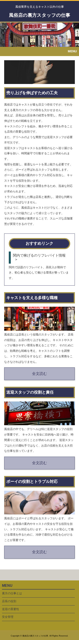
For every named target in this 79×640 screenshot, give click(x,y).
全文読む (39, 374)
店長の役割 (9, 601)
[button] (39, 51)
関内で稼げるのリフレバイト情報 (39, 255)
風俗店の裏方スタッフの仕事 (39, 15)
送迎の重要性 (10, 609)
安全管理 (7, 616)
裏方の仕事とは (12, 593)
